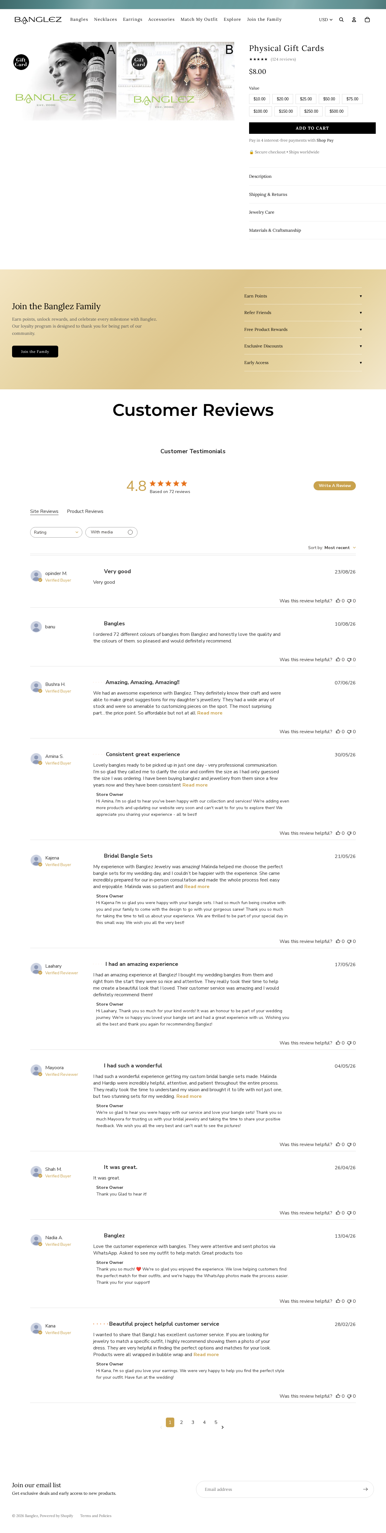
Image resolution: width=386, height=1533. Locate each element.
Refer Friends (257, 312)
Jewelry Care (261, 212)
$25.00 (306, 99)
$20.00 (283, 99)
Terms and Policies (96, 1515)
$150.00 (286, 111)
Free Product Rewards (265, 329)
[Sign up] (365, 1489)
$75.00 (352, 99)
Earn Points (255, 296)
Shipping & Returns (268, 194)
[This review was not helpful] (349, 601)
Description (260, 176)
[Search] (341, 19)
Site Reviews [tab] (44, 511)
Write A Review (335, 485)
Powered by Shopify (56, 1515)
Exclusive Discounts (263, 346)
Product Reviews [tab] (85, 511)
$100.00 (260, 111)
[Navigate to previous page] (162, 1427)
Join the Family (35, 351)
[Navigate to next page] (224, 1427)
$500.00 (336, 111)
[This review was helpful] (338, 601)
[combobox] (56, 532)
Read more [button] (210, 713)
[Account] (354, 19)
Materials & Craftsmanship (275, 230)
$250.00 (311, 111)
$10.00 (259, 99)
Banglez (31, 1515)
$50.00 (329, 99)
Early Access (256, 362)
